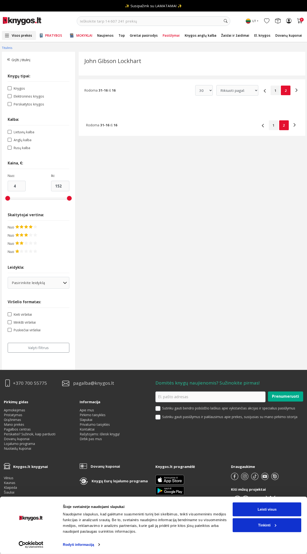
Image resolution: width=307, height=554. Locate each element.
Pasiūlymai (171, 35)
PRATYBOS (53, 35)
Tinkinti (264, 525)
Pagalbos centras (17, 429)
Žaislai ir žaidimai (235, 35)
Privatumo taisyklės (95, 424)
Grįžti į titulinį (21, 60)
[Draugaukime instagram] (245, 478)
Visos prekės (22, 35)
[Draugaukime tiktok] (255, 478)
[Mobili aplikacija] (169, 490)
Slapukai (86, 419)
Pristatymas (13, 415)
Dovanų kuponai (288, 35)
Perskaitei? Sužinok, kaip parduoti (29, 434)
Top (121, 35)
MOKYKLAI (84, 35)
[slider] (7, 198)
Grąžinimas (12, 419)
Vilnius (8, 478)
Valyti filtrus (38, 347)
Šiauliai (9, 492)
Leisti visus (267, 509)
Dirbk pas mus (91, 439)
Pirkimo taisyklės (93, 415)
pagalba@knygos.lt (93, 383)
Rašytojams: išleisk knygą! (100, 434)
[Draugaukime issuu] (274, 478)
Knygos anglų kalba (200, 35)
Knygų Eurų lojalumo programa (120, 480)
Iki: (53, 176)
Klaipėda (10, 487)
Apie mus (87, 410)
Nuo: (11, 176)
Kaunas (9, 482)
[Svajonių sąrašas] (266, 21)
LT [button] (254, 21)
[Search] (225, 21)
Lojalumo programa (19, 443)
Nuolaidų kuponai (17, 448)
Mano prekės (14, 424)
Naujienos (105, 35)
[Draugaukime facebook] (235, 478)
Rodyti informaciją (78, 544)
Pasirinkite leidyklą (35, 284)
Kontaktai (87, 429)
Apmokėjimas (14, 410)
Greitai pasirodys (144, 35)
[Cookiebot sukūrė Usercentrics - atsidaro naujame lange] (31, 544)
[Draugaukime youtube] (265, 478)
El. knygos (262, 35)
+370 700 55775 (30, 383)
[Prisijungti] (288, 21)
